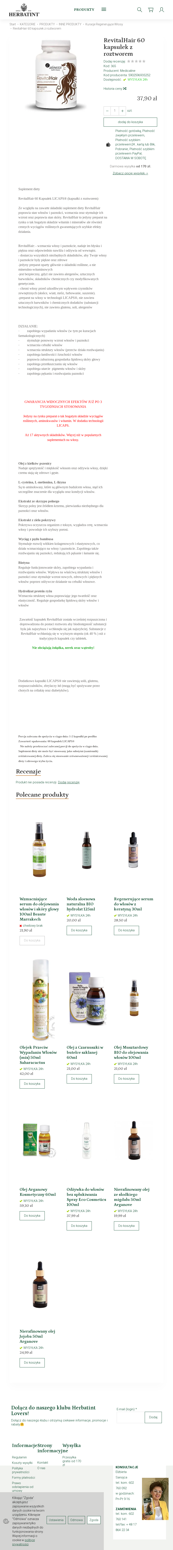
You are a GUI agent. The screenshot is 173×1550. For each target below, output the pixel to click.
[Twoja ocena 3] (136, 62)
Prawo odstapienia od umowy (22, 1487)
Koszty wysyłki (22, 1463)
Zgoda (93, 1520)
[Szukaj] (139, 9)
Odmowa (76, 1520)
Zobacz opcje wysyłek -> (130, 173)
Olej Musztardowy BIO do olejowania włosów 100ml (131, 1052)
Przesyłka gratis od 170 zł (71, 1461)
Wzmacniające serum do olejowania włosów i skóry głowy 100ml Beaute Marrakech (39, 909)
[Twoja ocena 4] (140, 62)
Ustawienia (56, 1520)
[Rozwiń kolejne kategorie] (104, 9)
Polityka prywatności (20, 1470)
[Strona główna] (25, 9)
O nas (41, 1468)
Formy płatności (23, 1477)
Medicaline (127, 71)
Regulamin (19, 1457)
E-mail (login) (126, 1409)
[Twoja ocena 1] (129, 62)
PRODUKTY (84, 10)
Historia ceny (113, 89)
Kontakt (42, 1463)
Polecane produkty (42, 794)
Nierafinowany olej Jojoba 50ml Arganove (37, 1336)
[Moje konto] (161, 9)
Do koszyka (79, 930)
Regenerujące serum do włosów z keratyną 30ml (133, 904)
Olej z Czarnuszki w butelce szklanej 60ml (85, 1052)
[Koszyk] (150, 9)
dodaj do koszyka (130, 122)
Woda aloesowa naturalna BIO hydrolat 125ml (81, 904)
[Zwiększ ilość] (107, 110)
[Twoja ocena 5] (144, 62)
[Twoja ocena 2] (132, 62)
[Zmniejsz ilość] (122, 110)
